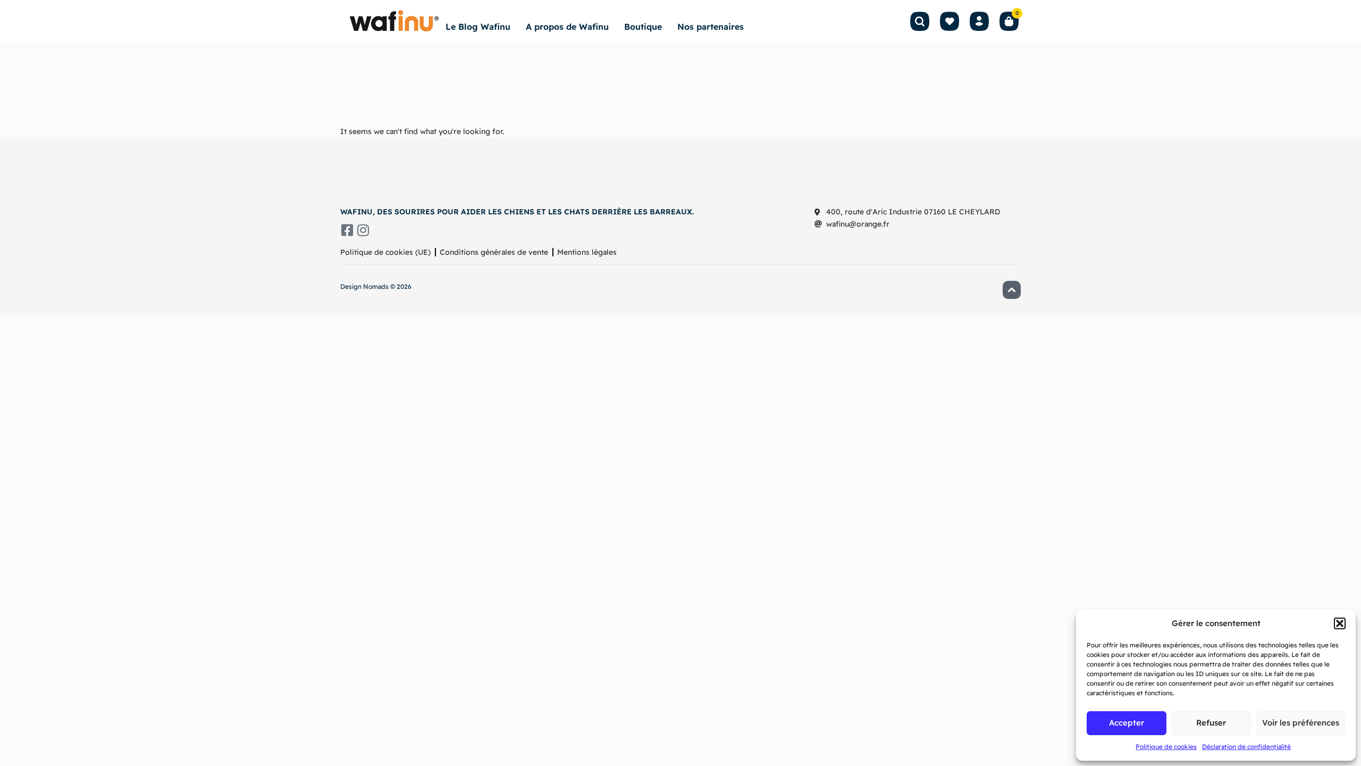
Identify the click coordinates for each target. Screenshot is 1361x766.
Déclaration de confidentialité (1246, 747)
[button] (1339, 623)
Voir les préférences (1300, 723)
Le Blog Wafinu (478, 26)
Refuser (1211, 723)
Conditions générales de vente (494, 252)
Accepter (1126, 723)
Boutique (643, 26)
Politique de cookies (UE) (385, 252)
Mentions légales (587, 252)
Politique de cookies (1166, 747)
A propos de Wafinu (567, 26)
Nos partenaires (710, 26)
